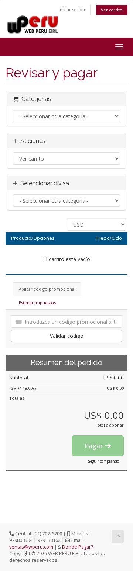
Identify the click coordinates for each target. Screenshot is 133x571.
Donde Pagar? (77, 547)
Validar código (66, 335)
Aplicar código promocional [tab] (47, 289)
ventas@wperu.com (31, 547)
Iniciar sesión (72, 9)
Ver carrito (112, 10)
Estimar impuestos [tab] (37, 302)
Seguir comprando (103, 461)
